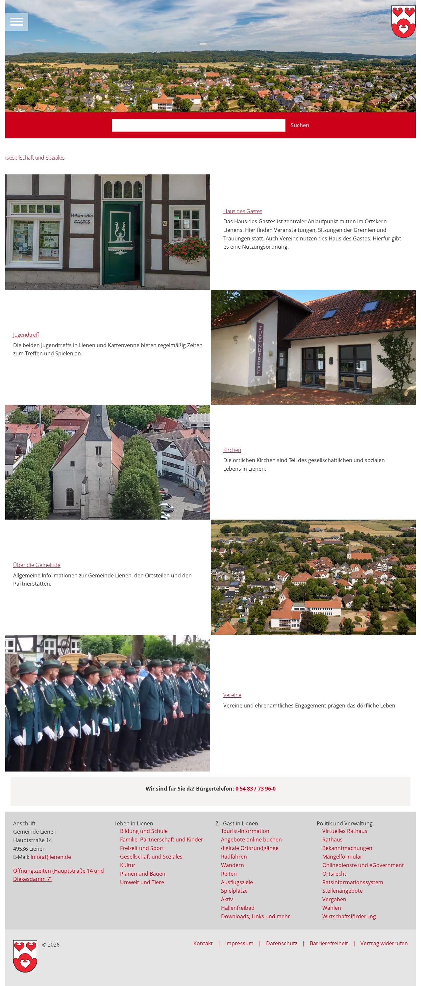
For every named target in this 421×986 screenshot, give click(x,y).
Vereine (232, 695)
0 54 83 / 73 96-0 (255, 788)
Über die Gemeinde (37, 565)
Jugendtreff (26, 334)
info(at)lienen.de (51, 857)
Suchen (300, 125)
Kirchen (232, 450)
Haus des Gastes (242, 211)
